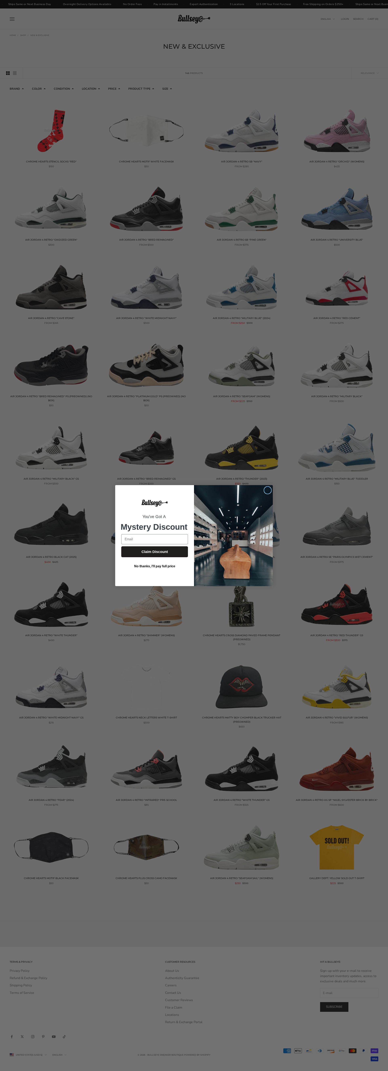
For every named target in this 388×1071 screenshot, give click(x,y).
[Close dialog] (267, 490)
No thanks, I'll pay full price (154, 566)
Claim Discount (154, 552)
